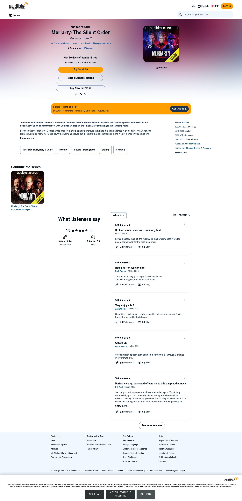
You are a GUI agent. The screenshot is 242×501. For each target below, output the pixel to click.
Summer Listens (130, 461)
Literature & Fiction (166, 453)
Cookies (120, 471)
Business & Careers (167, 444)
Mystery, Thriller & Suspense (135, 449)
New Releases (129, 440)
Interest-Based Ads (225, 486)
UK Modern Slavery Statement (64, 453)
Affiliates (54, 449)
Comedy (162, 461)
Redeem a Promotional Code (99, 444)
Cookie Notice (219, 484)
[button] (76, 94)
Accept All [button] (95, 494)
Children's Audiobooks (168, 457)
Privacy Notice (210, 486)
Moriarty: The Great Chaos (24, 206)
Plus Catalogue (93, 449)
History (161, 436)
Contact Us (55, 436)
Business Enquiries (59, 444)
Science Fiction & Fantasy (134, 453)
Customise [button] (146, 494)
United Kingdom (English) (176, 471)
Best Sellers (128, 436)
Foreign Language (130, 444)
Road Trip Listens (130, 457)
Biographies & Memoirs (168, 440)
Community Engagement (61, 457)
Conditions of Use (91, 471)
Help (53, 440)
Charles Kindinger (22, 210)
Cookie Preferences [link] (135, 471)
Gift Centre (91, 440)
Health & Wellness (166, 449)
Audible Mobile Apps (95, 436)
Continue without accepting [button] (120, 494)
